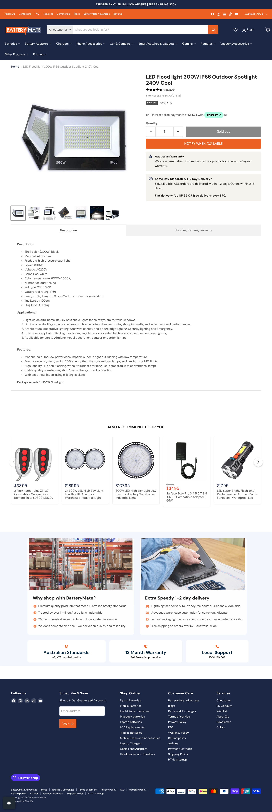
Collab (220, 727)
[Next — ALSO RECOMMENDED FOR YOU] (258, 462)
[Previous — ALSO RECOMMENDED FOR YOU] (13, 462)
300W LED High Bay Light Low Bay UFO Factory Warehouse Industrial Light (136, 494)
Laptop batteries (131, 722)
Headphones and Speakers (137, 754)
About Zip (222, 716)
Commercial (63, 14)
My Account (224, 706)
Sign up (67, 723)
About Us (10, 14)
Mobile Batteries (131, 706)
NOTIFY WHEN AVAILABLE (203, 143)
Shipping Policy (178, 754)
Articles (173, 743)
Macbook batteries (132, 716)
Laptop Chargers (131, 743)
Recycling (48, 14)
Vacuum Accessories (235, 44)
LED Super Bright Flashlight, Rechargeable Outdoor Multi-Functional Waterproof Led (237, 494)
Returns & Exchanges (182, 711)
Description (68, 230)
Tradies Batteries (131, 733)
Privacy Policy (177, 722)
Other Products (15, 54)
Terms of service (179, 716)
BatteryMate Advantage (97, 14)
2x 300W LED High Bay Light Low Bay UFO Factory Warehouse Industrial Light (84, 494)
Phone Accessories (89, 44)
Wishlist (221, 711)
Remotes (207, 44)
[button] (203, 90)
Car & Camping (120, 44)
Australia (254, 13)
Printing (38, 54)
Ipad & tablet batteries (135, 711)
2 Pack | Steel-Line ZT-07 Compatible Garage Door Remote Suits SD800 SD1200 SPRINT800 (34, 494)
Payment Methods (180, 749)
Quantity (151, 123)
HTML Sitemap (177, 759)
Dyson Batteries (130, 700)
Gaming (188, 44)
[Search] (213, 29)
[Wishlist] (235, 29)
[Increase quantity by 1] (178, 132)
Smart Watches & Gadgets (156, 44)
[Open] (9, 803)
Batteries (11, 44)
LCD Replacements (132, 727)
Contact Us (25, 14)
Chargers (62, 44)
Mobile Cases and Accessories (140, 738)
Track (77, 14)
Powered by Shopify (22, 801)
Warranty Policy (178, 733)
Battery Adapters (37, 44)
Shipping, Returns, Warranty (193, 230)
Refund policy (177, 738)
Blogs (171, 706)
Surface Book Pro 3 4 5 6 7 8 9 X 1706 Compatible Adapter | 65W (186, 497)
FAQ (37, 14)
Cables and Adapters (133, 749)
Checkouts (223, 700)
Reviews (117, 14)
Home (15, 66)
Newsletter (223, 722)
